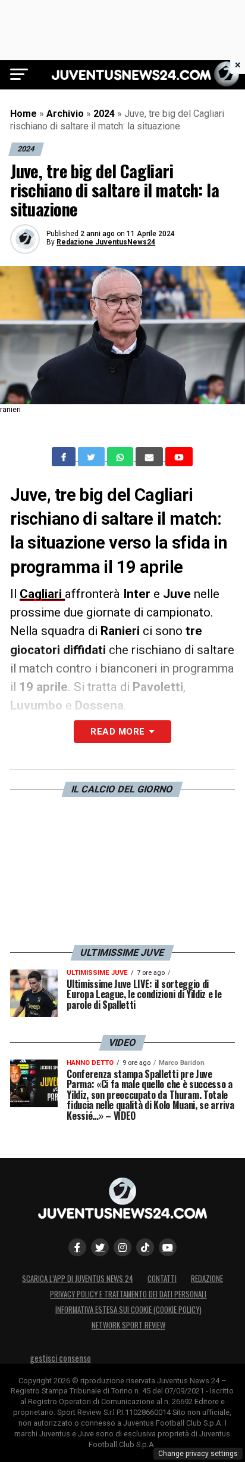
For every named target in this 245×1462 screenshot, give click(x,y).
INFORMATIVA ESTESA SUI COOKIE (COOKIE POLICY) (128, 1309)
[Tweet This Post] (92, 456)
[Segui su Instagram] (122, 1247)
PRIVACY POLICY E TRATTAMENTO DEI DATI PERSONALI (128, 1294)
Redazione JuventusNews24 (105, 242)
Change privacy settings (198, 1453)
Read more (117, 731)
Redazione (207, 1278)
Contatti (162, 1278)
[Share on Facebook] (65, 456)
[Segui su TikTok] (145, 1247)
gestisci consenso (60, 1358)
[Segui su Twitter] (100, 1247)
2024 (104, 113)
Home (23, 113)
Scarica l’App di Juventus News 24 (77, 1278)
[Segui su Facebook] (77, 1247)
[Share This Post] (121, 456)
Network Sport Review (128, 1325)
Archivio (65, 113)
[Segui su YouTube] (168, 1247)
